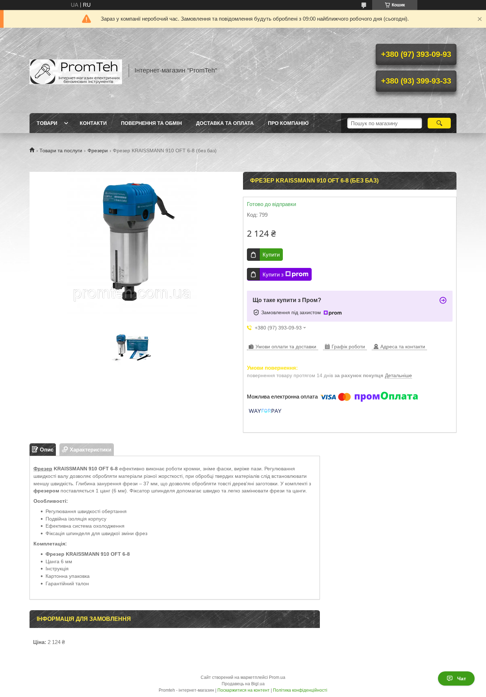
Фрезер (42, 468)
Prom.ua (277, 677)
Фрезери (98, 150)
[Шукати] (439, 123)
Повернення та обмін (151, 123)
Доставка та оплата (225, 123)
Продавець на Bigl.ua (243, 683)
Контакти (93, 123)
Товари (47, 123)
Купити (271, 255)
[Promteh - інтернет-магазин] (76, 70)
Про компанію (288, 123)
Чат (461, 678)
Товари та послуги (60, 150)
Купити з (273, 274)
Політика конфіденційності (300, 690)
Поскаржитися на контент (243, 690)
